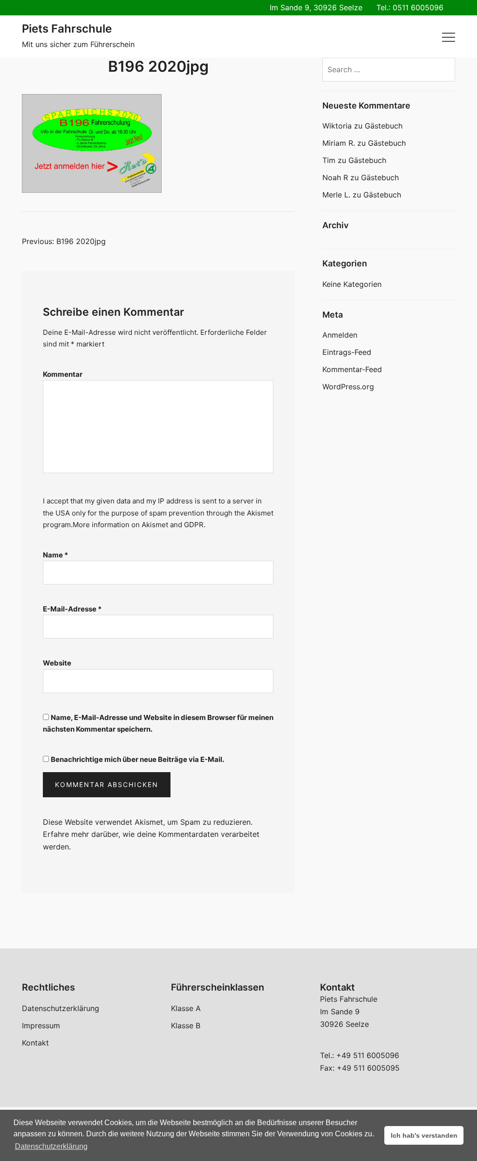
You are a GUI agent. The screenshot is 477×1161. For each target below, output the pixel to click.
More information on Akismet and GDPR (138, 524)
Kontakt (35, 1042)
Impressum (41, 1025)
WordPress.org (348, 386)
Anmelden (339, 334)
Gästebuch (383, 125)
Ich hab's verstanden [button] (424, 1135)
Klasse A (186, 1008)
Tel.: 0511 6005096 (409, 7)
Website (57, 663)
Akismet (260, 513)
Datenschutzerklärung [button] (51, 1146)
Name (55, 554)
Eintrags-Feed (346, 352)
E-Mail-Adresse (72, 608)
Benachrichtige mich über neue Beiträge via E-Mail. (137, 759)
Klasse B (185, 1025)
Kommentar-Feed (352, 369)
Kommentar (62, 374)
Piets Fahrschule (67, 28)
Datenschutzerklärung (60, 1008)
